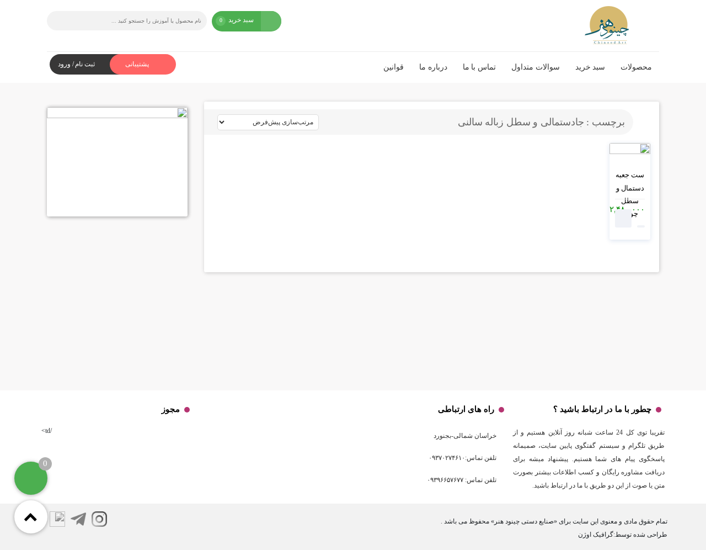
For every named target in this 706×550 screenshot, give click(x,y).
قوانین (393, 67)
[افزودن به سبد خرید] (623, 218)
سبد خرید (590, 67)
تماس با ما (479, 67)
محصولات (636, 67)
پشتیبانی (138, 64)
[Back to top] (30, 516)
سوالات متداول (535, 67)
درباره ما (433, 67)
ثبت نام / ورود (76, 64)
